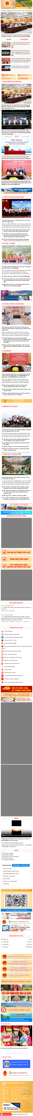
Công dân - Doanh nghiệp (12, 454)
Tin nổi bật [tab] (24, 39)
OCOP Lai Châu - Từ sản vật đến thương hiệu (16, 446)
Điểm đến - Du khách (10, 406)
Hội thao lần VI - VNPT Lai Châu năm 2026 (15, 495)
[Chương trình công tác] (8, 75)
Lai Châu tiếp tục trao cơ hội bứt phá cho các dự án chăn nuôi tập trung (20, 66)
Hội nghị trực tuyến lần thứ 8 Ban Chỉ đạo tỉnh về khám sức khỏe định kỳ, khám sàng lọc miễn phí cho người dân (16, 328)
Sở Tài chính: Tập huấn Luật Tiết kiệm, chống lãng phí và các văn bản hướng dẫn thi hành (16, 487)
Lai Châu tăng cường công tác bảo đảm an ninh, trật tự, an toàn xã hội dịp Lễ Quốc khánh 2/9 (17, 230)
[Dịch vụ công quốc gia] (16, 922)
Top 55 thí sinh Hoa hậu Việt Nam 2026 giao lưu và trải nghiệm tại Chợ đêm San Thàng (16, 440)
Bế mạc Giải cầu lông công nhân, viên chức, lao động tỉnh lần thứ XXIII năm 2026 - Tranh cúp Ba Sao (17, 346)
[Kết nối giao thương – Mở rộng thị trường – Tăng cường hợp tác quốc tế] (16, 465)
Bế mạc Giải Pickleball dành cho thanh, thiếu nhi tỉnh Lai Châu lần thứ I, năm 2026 (17, 394)
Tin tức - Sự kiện (9, 243)
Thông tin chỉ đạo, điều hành (13, 197)
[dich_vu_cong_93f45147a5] (16, 1073)
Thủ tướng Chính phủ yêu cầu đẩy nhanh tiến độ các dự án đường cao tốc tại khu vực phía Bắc (17, 279)
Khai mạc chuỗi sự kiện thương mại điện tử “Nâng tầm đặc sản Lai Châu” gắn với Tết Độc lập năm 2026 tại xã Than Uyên (16, 35)
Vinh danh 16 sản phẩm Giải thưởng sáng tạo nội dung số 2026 (17, 390)
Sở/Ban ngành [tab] (6, 865)
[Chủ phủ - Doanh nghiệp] (16, 969)
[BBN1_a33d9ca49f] (16, 956)
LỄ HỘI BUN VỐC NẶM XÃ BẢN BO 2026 (12, 843)
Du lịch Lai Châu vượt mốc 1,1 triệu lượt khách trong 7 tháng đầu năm (16, 449)
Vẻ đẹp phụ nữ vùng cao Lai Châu (14, 1048)
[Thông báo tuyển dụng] (16, 559)
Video (16, 818)
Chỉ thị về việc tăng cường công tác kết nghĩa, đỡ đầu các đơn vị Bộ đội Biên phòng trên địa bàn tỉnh (16, 241)
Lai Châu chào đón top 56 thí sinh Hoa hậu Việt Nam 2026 (16, 443)
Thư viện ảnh (6, 1024)
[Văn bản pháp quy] (16, 552)
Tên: (16, 607)
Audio (16, 850)
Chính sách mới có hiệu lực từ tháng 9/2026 (16, 276)
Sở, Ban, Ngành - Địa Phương (13, 304)
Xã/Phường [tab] (16, 865)
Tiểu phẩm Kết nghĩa (7, 853)
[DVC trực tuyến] (16, 915)
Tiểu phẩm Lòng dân (7, 855)
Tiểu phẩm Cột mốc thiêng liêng (10, 856)
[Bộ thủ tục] (16, 928)
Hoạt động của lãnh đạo (12, 81)
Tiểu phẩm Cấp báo (7, 858)
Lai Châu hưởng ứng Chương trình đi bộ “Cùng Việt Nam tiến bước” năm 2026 (20, 44)
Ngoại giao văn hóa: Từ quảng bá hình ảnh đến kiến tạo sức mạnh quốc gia (17, 285)
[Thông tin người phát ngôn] (16, 975)
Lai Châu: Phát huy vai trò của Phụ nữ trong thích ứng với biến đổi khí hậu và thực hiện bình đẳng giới (16, 157)
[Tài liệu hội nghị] (8, 78)
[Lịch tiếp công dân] (24, 75)
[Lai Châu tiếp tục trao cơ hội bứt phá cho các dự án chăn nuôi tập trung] (6, 68)
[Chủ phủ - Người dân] (16, 962)
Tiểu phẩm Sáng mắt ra (8, 859)
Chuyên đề (7, 351)
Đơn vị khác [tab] (25, 865)
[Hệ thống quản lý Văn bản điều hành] (24, 78)
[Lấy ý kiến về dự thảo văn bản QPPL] (16, 566)
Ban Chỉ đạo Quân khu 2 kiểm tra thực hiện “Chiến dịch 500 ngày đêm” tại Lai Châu (15, 386)
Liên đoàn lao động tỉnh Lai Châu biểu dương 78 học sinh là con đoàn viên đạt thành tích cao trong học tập (17, 492)
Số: (7, 614)
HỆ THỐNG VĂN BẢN (16, 603)
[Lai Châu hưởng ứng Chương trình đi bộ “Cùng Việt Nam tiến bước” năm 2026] (6, 44)
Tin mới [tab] (8, 39)
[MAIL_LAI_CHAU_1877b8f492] (16, 1064)
